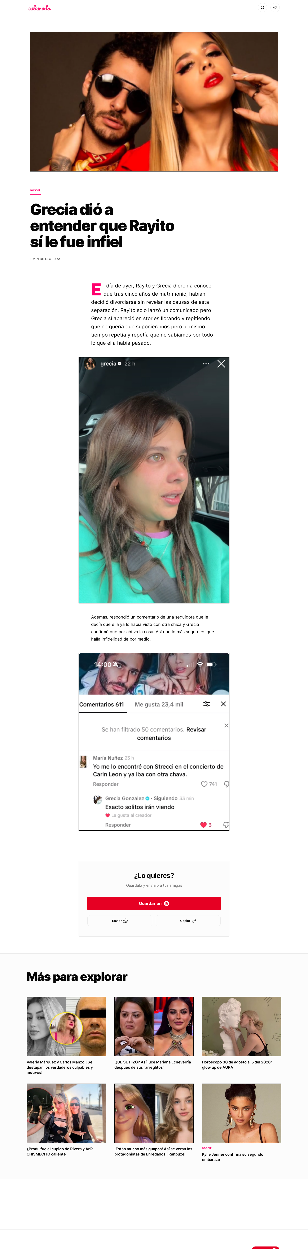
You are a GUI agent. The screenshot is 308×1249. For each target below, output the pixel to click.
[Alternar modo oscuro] (275, 7)
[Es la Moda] (39, 7)
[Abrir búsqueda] (262, 7)
